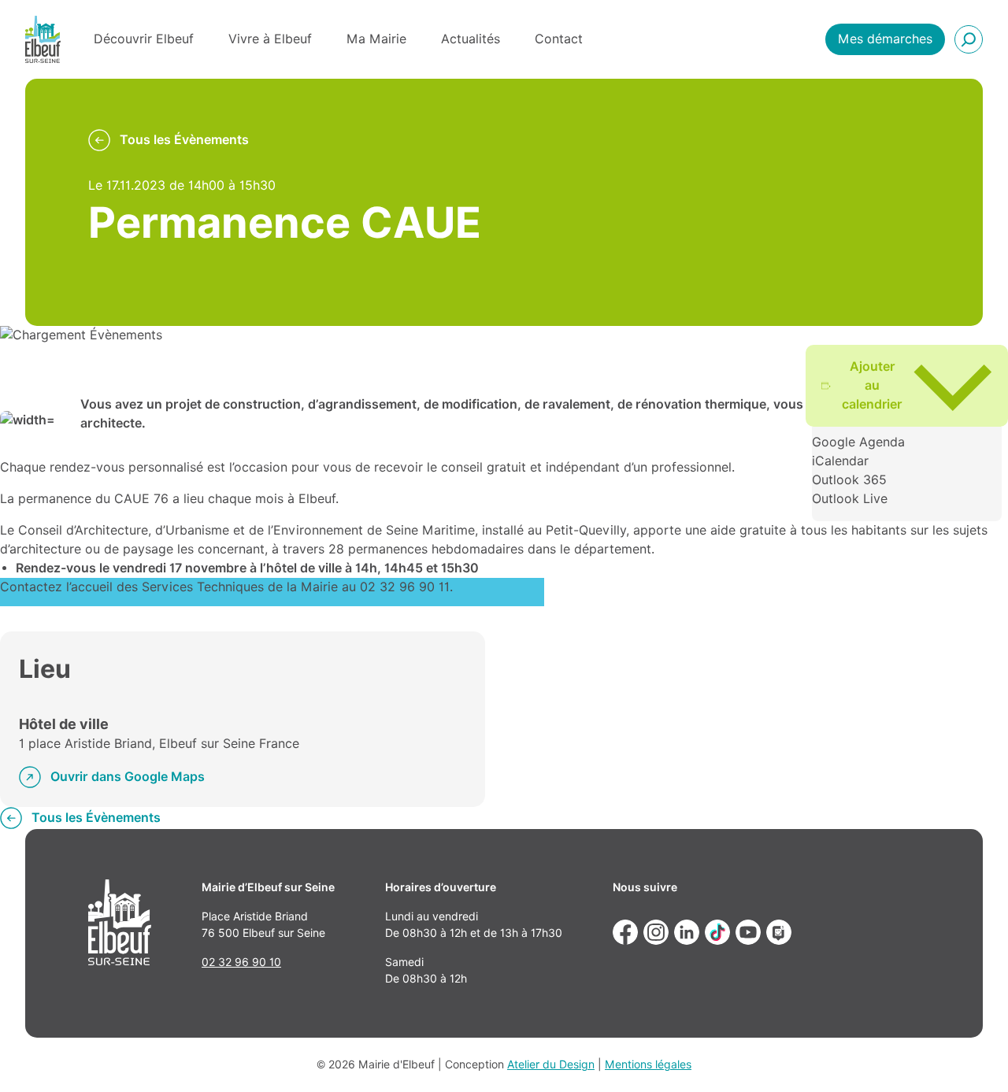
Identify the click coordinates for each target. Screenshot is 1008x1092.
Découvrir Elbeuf (144, 38)
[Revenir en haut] (973, 1057)
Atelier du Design (551, 1064)
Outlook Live (850, 498)
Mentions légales (648, 1064)
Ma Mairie (376, 38)
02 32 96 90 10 (241, 962)
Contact (559, 38)
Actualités (470, 38)
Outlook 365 (849, 479)
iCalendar (840, 460)
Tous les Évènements (184, 139)
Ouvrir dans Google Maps (127, 776)
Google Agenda (858, 442)
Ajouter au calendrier (872, 385)
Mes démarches (885, 38)
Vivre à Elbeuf (270, 38)
